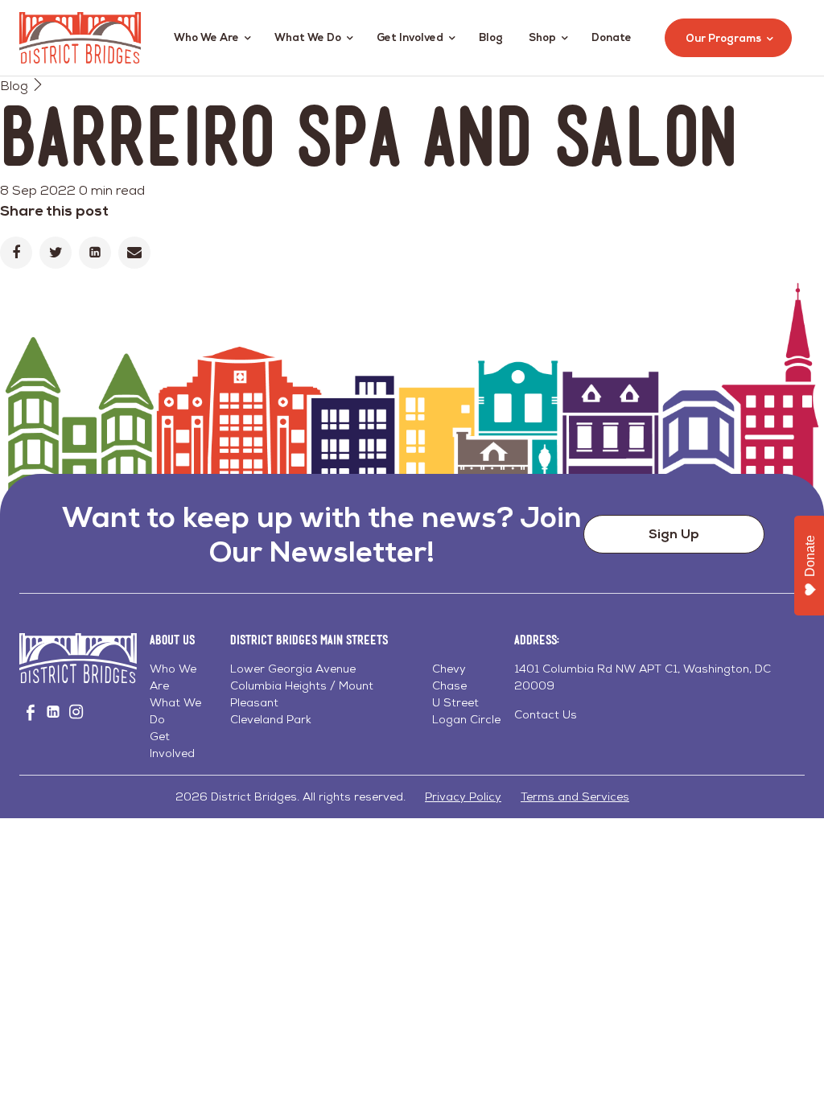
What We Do (307, 37)
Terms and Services (575, 796)
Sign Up (674, 533)
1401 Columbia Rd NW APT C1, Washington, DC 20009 (642, 677)
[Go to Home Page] (80, 38)
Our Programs (723, 38)
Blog (491, 37)
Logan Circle (466, 719)
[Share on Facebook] (16, 253)
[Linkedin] (95, 253)
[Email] (134, 253)
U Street (455, 702)
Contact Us (545, 714)
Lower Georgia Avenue (293, 668)
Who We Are (206, 37)
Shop (542, 37)
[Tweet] (55, 253)
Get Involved (410, 37)
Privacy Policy (463, 796)
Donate (611, 37)
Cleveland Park (270, 719)
